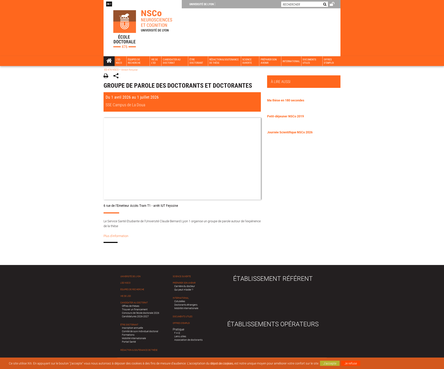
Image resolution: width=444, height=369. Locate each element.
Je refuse (350, 363)
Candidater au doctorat (134, 302)
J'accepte (329, 363)
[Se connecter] (334, 4)
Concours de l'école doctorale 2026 (140, 312)
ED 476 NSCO (111, 69)
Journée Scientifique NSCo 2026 (290, 132)
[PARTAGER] (117, 76)
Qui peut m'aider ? (183, 289)
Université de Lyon (201, 4)
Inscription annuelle (132, 327)
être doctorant (129, 324)
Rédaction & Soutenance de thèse (138, 350)
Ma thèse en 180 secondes (285, 100)
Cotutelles (179, 301)
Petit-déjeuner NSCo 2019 (285, 116)
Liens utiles (180, 336)
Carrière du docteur (184, 286)
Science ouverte (182, 276)
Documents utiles (182, 316)
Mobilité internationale (134, 338)
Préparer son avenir (184, 282)
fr (108, 4)
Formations (128, 334)
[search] (304, 4)
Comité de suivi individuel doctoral (140, 331)
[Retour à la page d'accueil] (143, 28)
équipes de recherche (132, 289)
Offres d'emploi (181, 323)
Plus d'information (116, 236)
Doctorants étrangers (185, 304)
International (181, 297)
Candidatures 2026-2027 (135, 316)
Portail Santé (129, 341)
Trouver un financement (135, 309)
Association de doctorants (188, 339)
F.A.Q (177, 332)
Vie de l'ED (125, 296)
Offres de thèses (130, 306)
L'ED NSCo (125, 282)
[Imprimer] (107, 76)
